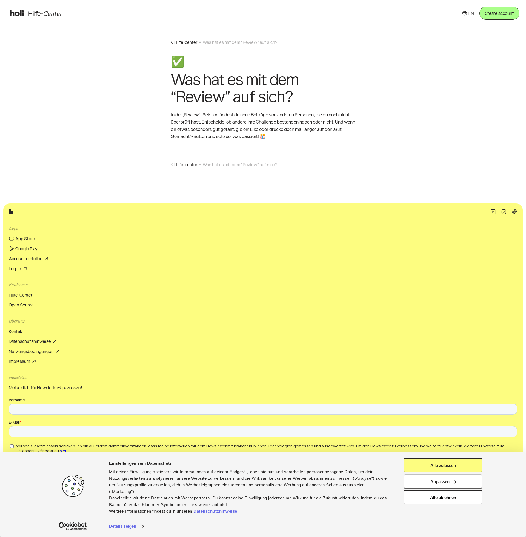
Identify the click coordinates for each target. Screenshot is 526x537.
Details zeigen (122, 526)
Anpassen (440, 481)
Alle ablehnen (443, 497)
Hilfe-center (185, 42)
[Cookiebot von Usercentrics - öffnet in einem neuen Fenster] (73, 526)
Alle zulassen (443, 465)
